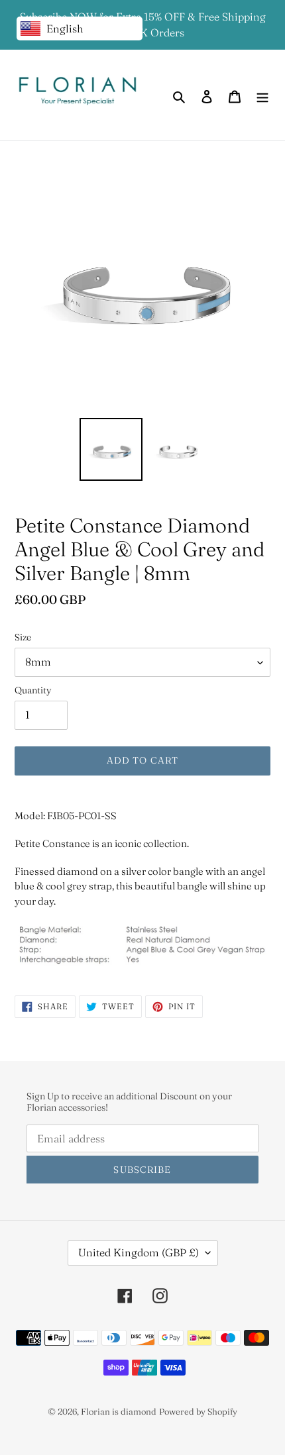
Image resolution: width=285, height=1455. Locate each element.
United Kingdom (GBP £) (138, 1252)
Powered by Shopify (198, 1411)
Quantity (33, 690)
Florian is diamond (118, 1411)
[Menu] (262, 94)
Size (23, 637)
